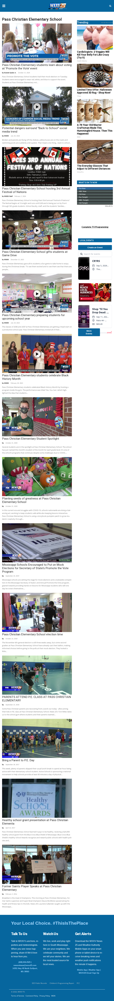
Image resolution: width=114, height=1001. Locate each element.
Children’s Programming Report (62, 983)
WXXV (6, 136)
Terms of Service (17, 996)
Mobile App (82, 970)
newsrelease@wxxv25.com (24, 965)
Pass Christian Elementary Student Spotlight (30, 438)
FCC (78, 983)
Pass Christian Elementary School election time (32, 634)
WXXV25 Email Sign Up (89, 973)
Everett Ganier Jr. (10, 73)
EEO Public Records (39, 983)
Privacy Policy (44, 996)
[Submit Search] (110, 6)
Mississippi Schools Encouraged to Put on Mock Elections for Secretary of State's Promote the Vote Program (35, 568)
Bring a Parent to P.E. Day (18, 760)
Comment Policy (32, 996)
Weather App (94, 970)
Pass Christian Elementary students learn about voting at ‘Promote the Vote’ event (37, 66)
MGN (53, 996)
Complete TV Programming (95, 227)
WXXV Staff (8, 196)
